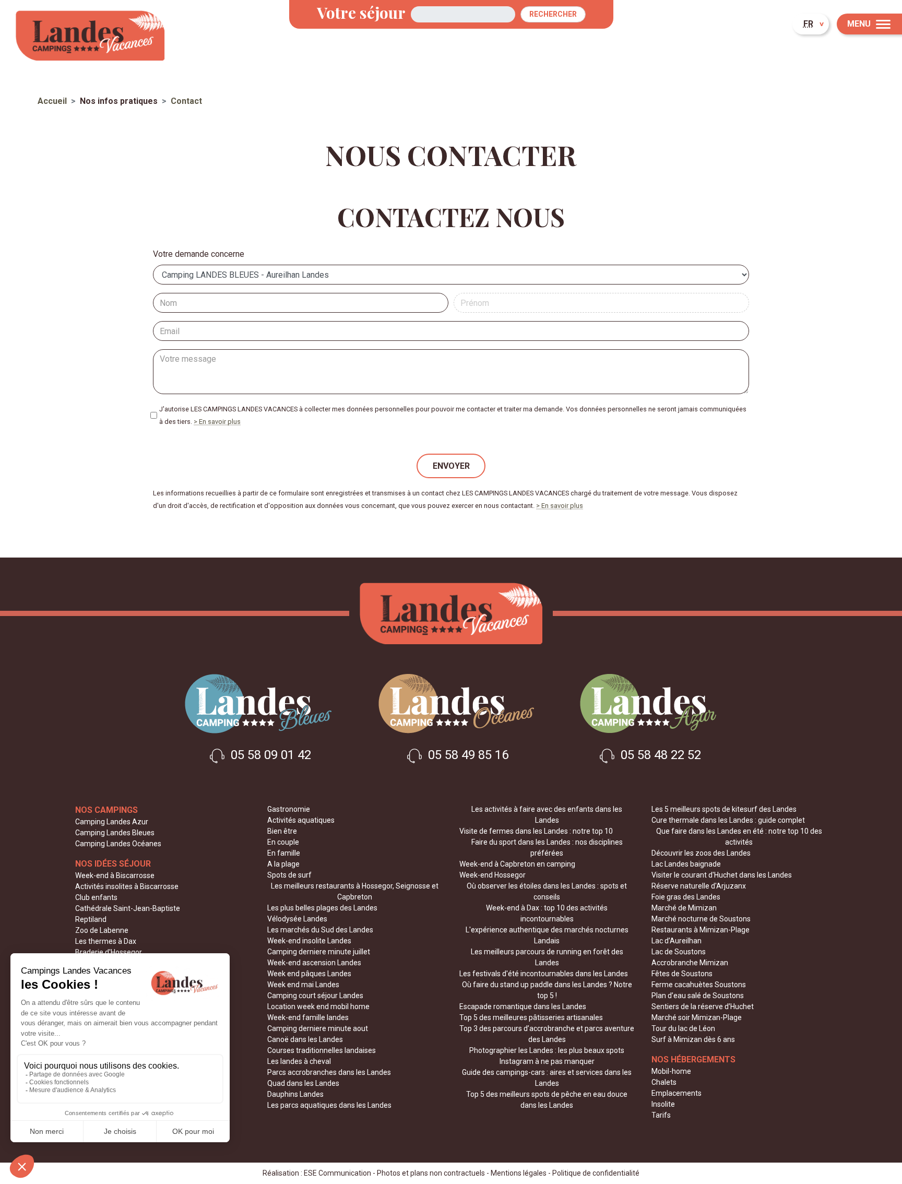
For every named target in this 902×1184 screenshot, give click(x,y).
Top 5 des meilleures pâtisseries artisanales (531, 1017)
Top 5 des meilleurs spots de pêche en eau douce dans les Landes (546, 1099)
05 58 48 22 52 (659, 755)
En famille (283, 853)
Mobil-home (671, 1071)
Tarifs (661, 1115)
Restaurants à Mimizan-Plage (700, 930)
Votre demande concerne (198, 254)
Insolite (663, 1104)
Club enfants (96, 897)
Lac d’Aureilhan (676, 941)
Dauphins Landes (295, 1094)
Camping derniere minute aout (317, 1028)
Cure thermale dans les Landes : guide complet (728, 820)
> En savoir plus (217, 421)
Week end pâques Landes (309, 973)
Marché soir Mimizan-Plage (696, 1017)
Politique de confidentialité (595, 1173)
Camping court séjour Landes (315, 995)
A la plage (283, 864)
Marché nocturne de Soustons (701, 919)
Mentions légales (519, 1173)
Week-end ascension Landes (314, 962)
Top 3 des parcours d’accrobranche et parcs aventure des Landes (546, 1034)
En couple (283, 842)
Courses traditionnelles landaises (321, 1050)
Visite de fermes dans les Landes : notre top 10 (536, 831)
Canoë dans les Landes (305, 1039)
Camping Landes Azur (111, 822)
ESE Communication (337, 1173)
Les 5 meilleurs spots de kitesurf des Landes (724, 809)
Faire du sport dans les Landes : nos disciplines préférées (547, 847)
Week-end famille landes (308, 1017)
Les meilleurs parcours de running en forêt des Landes (547, 957)
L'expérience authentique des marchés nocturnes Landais (547, 935)
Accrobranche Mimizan (689, 962)
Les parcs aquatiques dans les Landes (329, 1105)
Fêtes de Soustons (682, 973)
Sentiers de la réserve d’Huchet (702, 1006)
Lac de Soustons (678, 952)
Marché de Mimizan (684, 908)
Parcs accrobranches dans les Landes (329, 1072)
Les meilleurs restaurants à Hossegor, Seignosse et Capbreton (354, 891)
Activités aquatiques (301, 820)
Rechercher (553, 14)
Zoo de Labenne (101, 930)
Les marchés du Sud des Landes (320, 930)
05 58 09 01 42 (269, 755)
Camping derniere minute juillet (318, 952)
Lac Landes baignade (686, 864)
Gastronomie (288, 809)
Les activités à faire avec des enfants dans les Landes (546, 814)
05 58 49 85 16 (466, 755)
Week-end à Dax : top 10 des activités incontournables (547, 913)
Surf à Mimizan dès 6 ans (693, 1039)
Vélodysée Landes (297, 919)
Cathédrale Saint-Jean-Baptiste (127, 908)
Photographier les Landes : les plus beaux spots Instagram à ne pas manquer (546, 1055)
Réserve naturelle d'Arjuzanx (698, 886)
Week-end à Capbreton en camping (517, 864)
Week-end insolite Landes (309, 941)
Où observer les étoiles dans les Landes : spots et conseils (547, 891)
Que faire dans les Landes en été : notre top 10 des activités (739, 836)
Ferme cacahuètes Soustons (698, 984)
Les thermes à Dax (105, 941)
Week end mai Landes (303, 984)
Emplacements (676, 1093)
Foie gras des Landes (685, 897)
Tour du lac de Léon (683, 1028)
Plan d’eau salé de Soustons (697, 995)
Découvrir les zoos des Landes (701, 853)
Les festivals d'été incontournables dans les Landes (543, 973)
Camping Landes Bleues (115, 832)
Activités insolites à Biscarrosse (127, 886)
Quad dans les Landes (303, 1083)
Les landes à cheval (299, 1061)
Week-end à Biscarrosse (115, 875)
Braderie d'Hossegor (108, 952)
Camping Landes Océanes (118, 843)
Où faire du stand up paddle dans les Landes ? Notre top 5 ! (547, 990)
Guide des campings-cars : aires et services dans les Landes (547, 1077)
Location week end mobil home (318, 1006)
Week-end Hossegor (492, 875)
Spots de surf (289, 875)
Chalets (663, 1082)
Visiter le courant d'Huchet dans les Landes (721, 875)
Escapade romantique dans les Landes (522, 1006)
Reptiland (90, 919)
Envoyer (451, 466)
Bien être (282, 831)
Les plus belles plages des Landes (322, 908)
